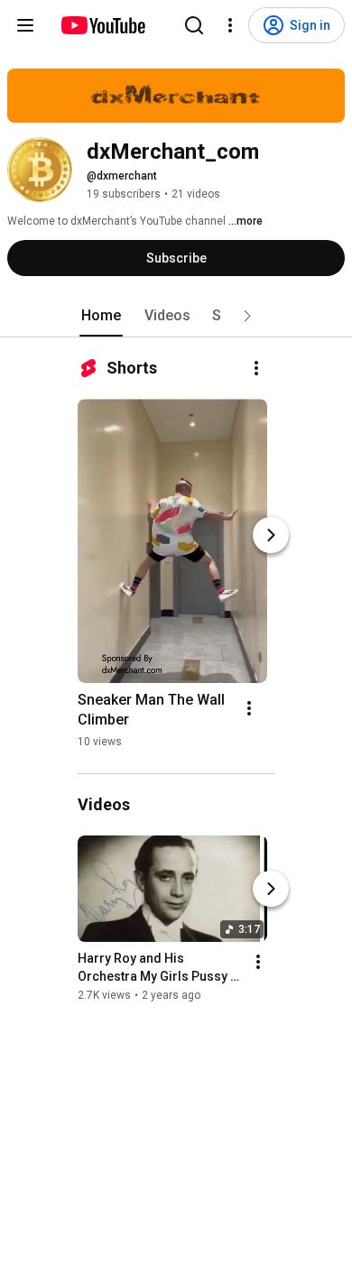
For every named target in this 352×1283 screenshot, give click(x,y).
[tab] (101, 315)
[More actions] (256, 368)
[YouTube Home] (102, 25)
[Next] (271, 535)
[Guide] (25, 25)
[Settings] (230, 25)
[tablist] (176, 315)
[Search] (194, 25)
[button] (247, 315)
